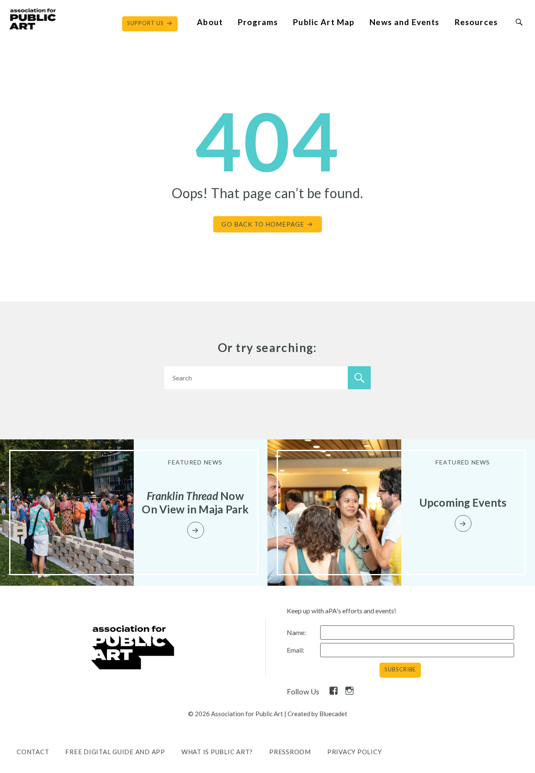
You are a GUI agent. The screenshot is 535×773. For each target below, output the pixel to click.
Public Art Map (323, 22)
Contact (33, 751)
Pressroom (290, 751)
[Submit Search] (519, 22)
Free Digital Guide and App (115, 751)
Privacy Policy (354, 751)
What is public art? (217, 751)
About (210, 22)
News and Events (404, 22)
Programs (258, 22)
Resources (476, 22)
